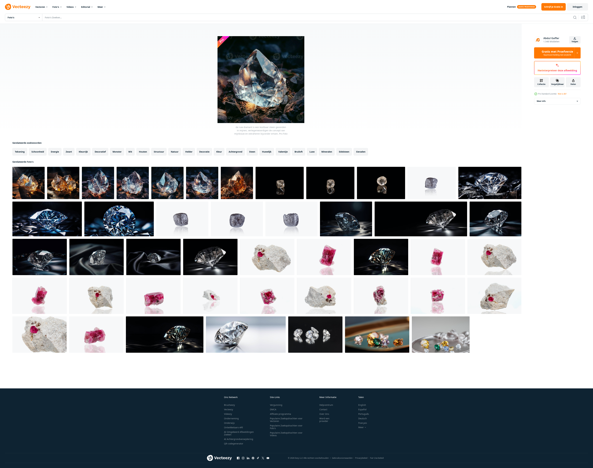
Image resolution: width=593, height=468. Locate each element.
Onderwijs (229, 422)
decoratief (100, 151)
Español (362, 409)
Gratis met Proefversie (557, 53)
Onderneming (231, 418)
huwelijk (266, 151)
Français (362, 422)
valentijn (283, 151)
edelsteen (344, 151)
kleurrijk (83, 151)
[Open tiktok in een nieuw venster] (258, 458)
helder (188, 151)
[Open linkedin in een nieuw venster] (248, 458)
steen (252, 151)
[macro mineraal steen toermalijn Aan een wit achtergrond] (267, 257)
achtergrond (235, 151)
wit (130, 151)
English (362, 404)
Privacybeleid (361, 458)
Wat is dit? (562, 93)
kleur (219, 151)
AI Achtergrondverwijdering (238, 439)
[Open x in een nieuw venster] (263, 458)
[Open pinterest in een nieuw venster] (253, 458)
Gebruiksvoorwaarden (342, 458)
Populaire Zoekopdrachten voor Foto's (286, 427)
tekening (20, 151)
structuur (159, 151)
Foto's (55, 6)
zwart (69, 151)
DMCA (273, 409)
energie (55, 151)
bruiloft (299, 151)
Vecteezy (228, 409)
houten (143, 151)
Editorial (85, 6)
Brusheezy (229, 404)
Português (363, 413)
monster (117, 151)
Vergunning (276, 404)
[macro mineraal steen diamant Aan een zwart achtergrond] (279, 183)
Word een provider (324, 420)
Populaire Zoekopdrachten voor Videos (286, 434)
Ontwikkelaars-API (233, 427)
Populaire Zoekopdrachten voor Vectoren (286, 420)
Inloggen (577, 6)
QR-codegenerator (233, 443)
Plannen (511, 6)
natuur (174, 151)
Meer (100, 6)
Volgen (575, 41)
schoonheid (37, 151)
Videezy (228, 413)
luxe (312, 151)
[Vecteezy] (17, 7)
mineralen (326, 151)
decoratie (204, 151)
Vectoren (40, 6)
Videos (70, 6)
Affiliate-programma (280, 413)
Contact (323, 409)
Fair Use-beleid (377, 458)
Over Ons (324, 413)
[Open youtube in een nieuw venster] (268, 458)
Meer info (541, 101)
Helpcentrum (326, 404)
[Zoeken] (575, 17)
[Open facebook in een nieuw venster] (238, 458)
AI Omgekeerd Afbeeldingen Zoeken (239, 433)
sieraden (360, 151)
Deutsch (362, 418)
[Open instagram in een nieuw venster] (243, 458)
